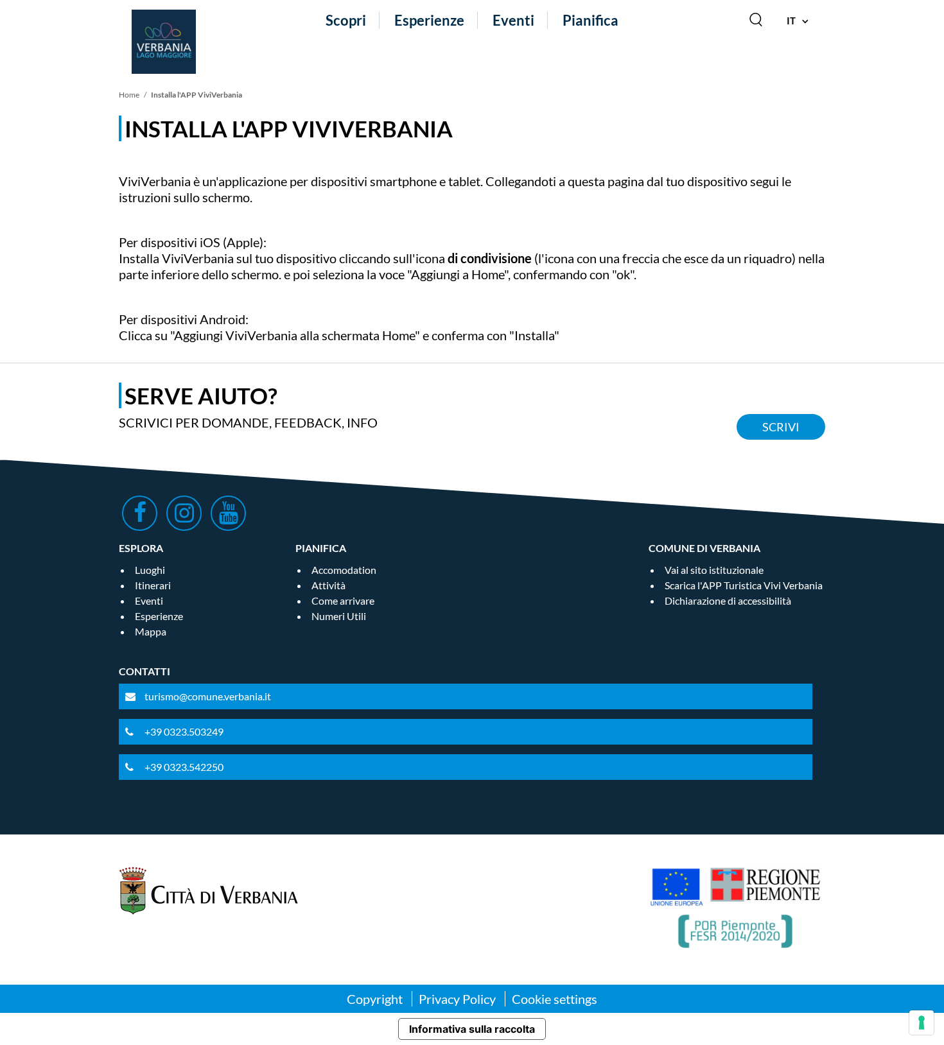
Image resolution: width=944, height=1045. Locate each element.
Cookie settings (554, 998)
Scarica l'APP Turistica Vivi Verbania (744, 585)
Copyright (375, 998)
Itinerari (153, 585)
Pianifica (590, 20)
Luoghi (150, 570)
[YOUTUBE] (228, 513)
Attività (328, 585)
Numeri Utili (338, 616)
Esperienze (429, 20)
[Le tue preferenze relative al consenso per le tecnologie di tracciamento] (921, 1022)
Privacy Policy (457, 998)
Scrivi (781, 427)
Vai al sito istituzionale (714, 570)
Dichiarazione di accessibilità (728, 600)
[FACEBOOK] (140, 513)
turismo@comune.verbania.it (207, 696)
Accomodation (343, 570)
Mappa (150, 631)
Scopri (346, 20)
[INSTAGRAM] (184, 513)
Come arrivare (342, 600)
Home (129, 94)
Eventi (513, 20)
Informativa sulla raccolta (472, 1029)
